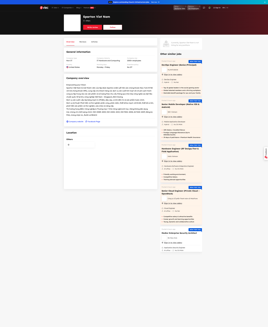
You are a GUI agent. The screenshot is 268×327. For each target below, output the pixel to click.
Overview (70, 42)
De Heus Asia (172, 238)
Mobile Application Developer (174, 122)
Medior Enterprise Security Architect (179, 233)
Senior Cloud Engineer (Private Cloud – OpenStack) (181, 192)
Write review (92, 27)
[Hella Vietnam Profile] (164, 156)
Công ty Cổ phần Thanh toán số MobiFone (183, 198)
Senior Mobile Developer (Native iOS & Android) (180, 105)
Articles (94, 42)
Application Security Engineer (174, 248)
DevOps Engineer (170, 79)
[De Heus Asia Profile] (164, 238)
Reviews (82, 42)
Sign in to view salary (173, 74)
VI (227, 8)
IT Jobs (54, 8)
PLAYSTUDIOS (173, 70)
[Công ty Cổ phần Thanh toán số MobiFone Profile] (164, 198)
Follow (112, 27)
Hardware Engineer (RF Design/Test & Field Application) (180, 150)
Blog (78, 8)
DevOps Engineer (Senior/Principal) (179, 65)
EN (224, 8)
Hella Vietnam (173, 156)
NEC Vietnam (172, 112)
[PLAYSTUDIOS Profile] (164, 69)
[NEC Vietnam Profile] (164, 112)
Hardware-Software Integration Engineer (179, 166)
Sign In (217, 8)
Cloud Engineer (169, 208)
